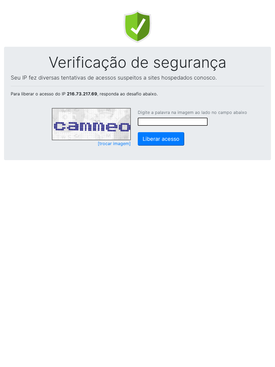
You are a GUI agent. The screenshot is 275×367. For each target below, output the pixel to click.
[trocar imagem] (114, 143)
